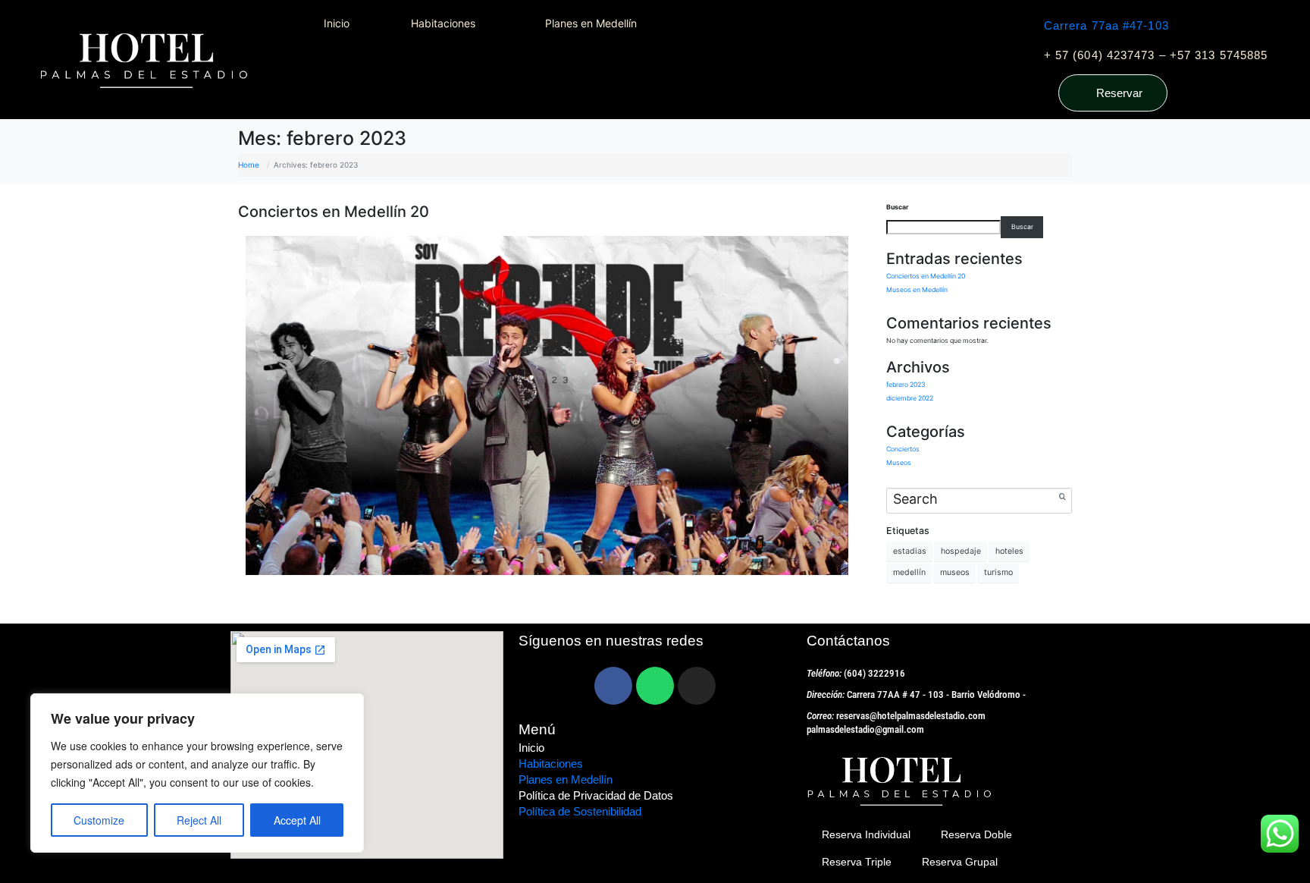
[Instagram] (697, 686)
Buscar (897, 207)
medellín (909, 572)
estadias (909, 551)
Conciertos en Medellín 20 (333, 212)
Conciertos (903, 449)
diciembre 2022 (909, 398)
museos (955, 572)
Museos (898, 463)
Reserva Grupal (960, 862)
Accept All (297, 820)
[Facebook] (613, 686)
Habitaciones (551, 763)
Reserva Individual (866, 834)
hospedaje (961, 551)
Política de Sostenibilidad (580, 811)
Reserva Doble (976, 834)
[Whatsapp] (655, 686)
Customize (99, 820)
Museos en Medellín (917, 290)
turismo (998, 572)
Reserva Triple (857, 862)
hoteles (1009, 551)
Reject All (199, 820)
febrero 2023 (906, 384)
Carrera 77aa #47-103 (1106, 25)
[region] (197, 773)
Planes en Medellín (566, 779)
